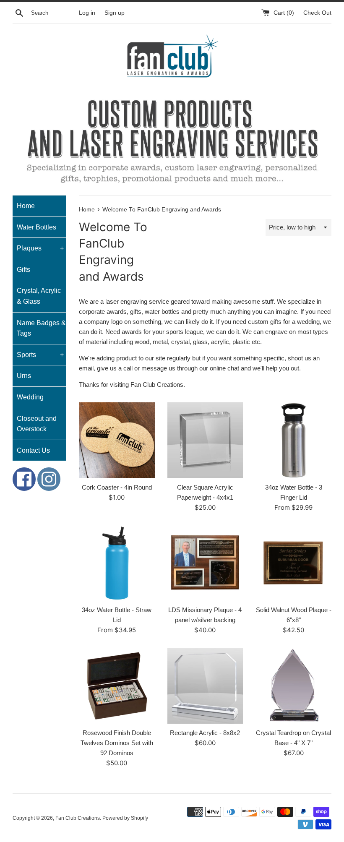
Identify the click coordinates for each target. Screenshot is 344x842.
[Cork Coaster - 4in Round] (117, 440)
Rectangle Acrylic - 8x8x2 (205, 732)
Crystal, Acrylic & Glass (39, 296)
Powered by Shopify (125, 818)
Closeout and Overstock (37, 424)
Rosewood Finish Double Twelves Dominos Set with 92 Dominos (117, 742)
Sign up (114, 13)
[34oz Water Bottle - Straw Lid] (117, 563)
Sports (40, 354)
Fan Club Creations (77, 818)
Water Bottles (36, 227)
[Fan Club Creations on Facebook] (23, 479)
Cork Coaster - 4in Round (117, 487)
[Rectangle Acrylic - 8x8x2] (205, 686)
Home (26, 205)
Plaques (40, 248)
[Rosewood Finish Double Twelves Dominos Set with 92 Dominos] (117, 686)
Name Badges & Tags (41, 328)
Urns (24, 375)
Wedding (30, 397)
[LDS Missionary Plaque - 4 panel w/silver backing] (205, 563)
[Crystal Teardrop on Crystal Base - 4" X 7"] (293, 686)
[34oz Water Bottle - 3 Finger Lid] (293, 440)
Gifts (23, 269)
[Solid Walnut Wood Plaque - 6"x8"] (293, 563)
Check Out (317, 13)
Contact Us (33, 450)
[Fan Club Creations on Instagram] (48, 479)
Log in (87, 13)
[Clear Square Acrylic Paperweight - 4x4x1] (205, 440)
